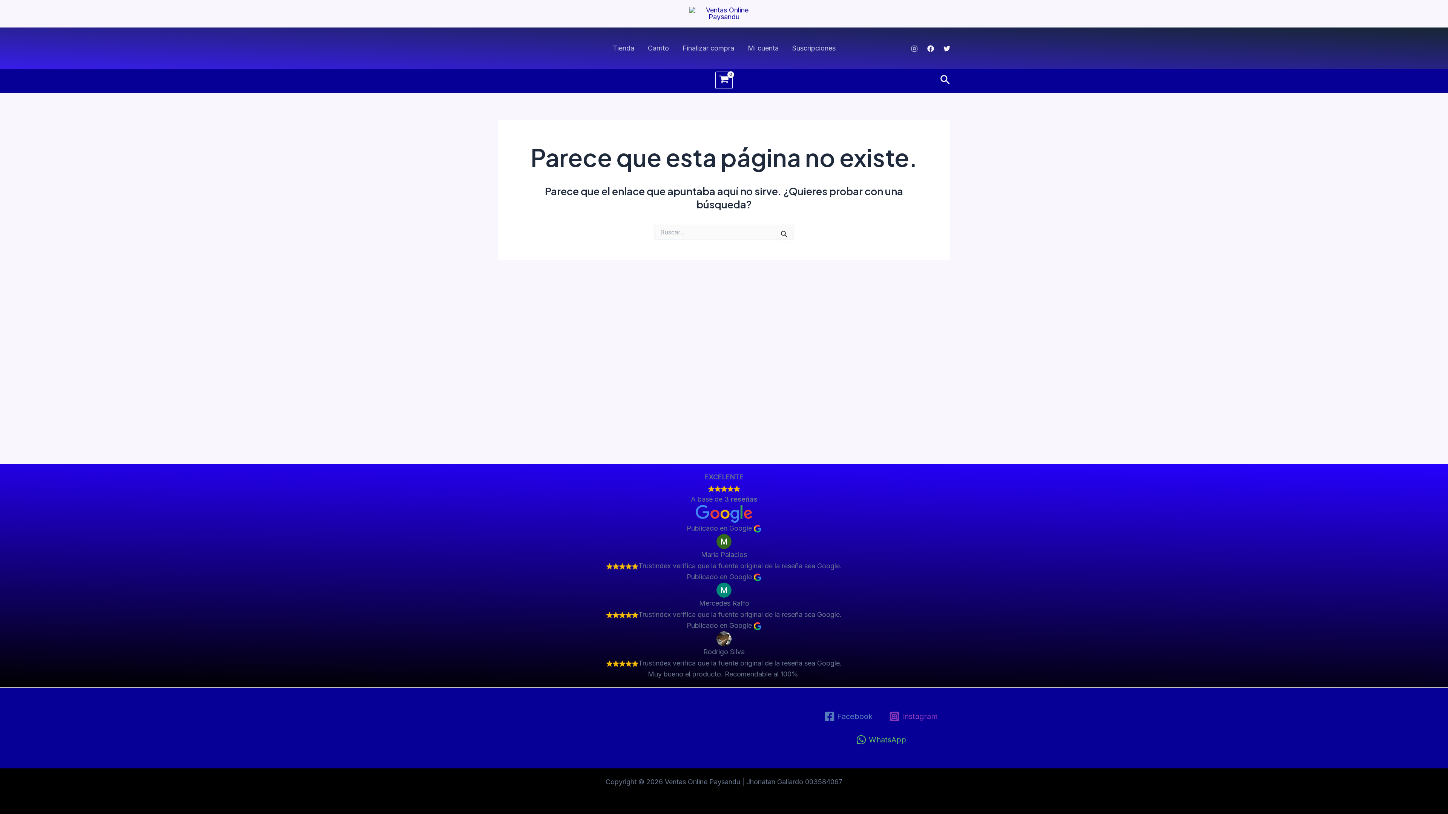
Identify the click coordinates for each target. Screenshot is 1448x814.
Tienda (623, 48)
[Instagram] (914, 48)
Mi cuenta (763, 48)
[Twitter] (946, 48)
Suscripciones (814, 48)
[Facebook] (930, 48)
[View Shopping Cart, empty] (724, 80)
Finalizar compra (708, 48)
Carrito (658, 48)
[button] (945, 80)
